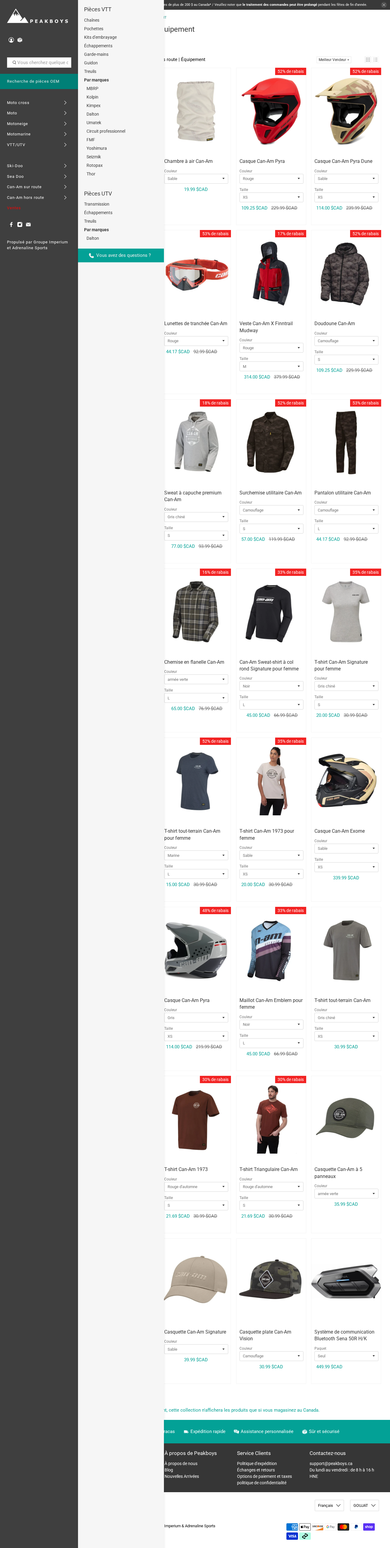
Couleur (170, 171)
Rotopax (95, 165)
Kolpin (92, 97)
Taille (243, 190)
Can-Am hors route (25, 197)
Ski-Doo (15, 165)
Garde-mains (96, 54)
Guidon (91, 62)
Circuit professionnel (106, 131)
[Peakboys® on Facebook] (11, 226)
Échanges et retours (256, 1469)
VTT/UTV (16, 144)
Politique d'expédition (257, 1463)
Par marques (96, 79)
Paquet (320, 1348)
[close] (384, 5)
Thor (91, 173)
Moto (12, 113)
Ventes (14, 208)
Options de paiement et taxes (264, 1476)
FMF (91, 139)
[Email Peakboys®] (28, 226)
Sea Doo (15, 176)
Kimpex (94, 105)
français (325, 1505)
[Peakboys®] (37, 16)
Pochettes (93, 28)
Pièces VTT (98, 9)
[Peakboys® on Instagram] (20, 226)
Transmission (96, 204)
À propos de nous (181, 1463)
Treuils (90, 71)
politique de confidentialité (261, 1482)
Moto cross (18, 102)
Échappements (98, 45)
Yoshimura (97, 148)
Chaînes (91, 20)
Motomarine (19, 134)
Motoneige (17, 123)
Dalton (93, 114)
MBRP (92, 88)
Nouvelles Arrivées (182, 1476)
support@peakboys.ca (331, 1463)
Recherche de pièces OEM (33, 81)
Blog (169, 1469)
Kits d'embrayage (100, 37)
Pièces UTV (98, 193)
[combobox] (39, 62)
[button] (368, 59)
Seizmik (94, 156)
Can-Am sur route (24, 187)
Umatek (94, 122)
